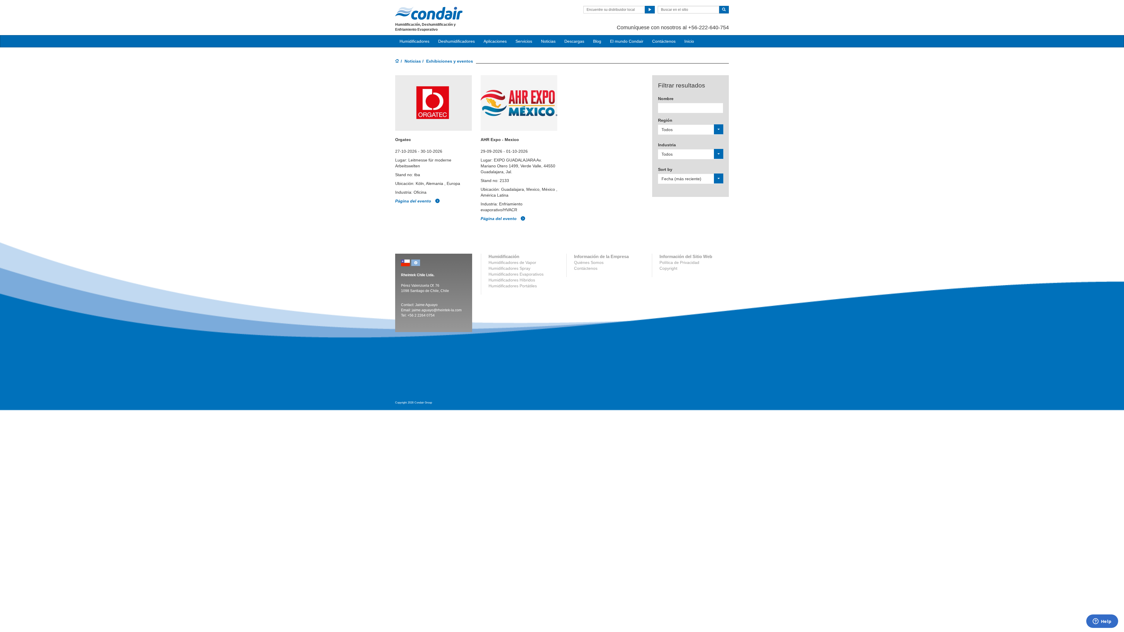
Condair (428, 13)
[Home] (397, 61)
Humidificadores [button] (414, 41)
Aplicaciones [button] (495, 41)
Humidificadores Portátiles (513, 286)
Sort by (665, 169)
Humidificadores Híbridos (512, 280)
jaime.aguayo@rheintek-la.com (437, 310)
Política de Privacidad (679, 262)
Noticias (413, 61)
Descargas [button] (574, 41)
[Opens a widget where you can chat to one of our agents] (1102, 621)
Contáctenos (664, 41)
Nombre (666, 98)
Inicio (689, 41)
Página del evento (413, 201)
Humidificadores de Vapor (512, 262)
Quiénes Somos (589, 262)
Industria (667, 144)
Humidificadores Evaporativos (516, 274)
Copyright (668, 268)
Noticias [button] (548, 41)
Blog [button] (597, 41)
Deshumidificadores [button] (456, 41)
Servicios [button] (523, 41)
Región (665, 120)
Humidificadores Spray (509, 268)
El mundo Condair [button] (626, 41)
